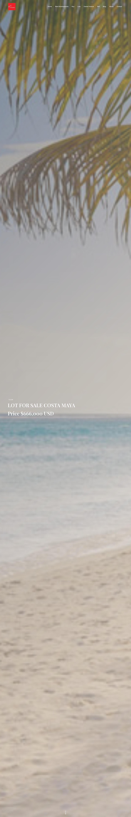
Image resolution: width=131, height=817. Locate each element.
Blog (104, 6)
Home (50, 6)
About (111, 6)
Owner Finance (89, 6)
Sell (98, 6)
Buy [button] (73, 6)
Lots (79, 6)
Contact (119, 6)
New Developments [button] (61, 6)
